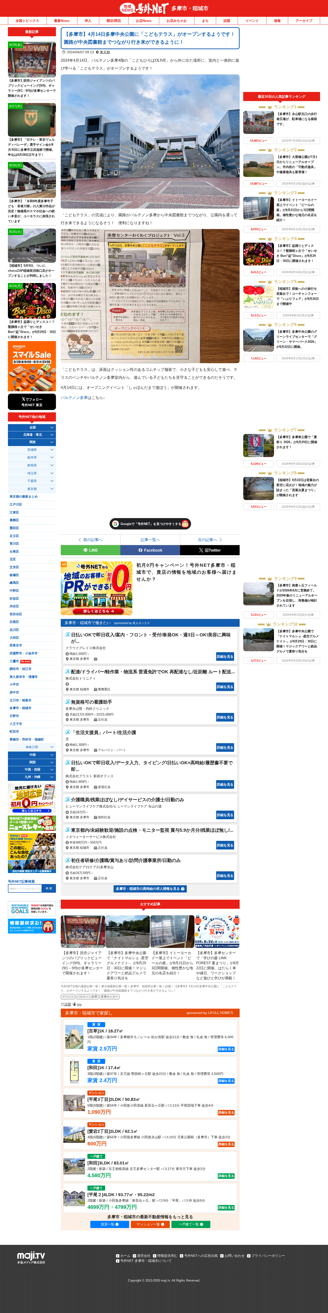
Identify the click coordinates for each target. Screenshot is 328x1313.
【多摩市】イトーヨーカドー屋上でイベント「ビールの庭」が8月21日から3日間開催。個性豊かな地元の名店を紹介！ (296, 210)
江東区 (14, 512)
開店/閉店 (114, 21)
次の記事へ (207, 539)
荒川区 (14, 543)
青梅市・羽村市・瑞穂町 (27, 739)
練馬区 (14, 582)
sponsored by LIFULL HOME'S (209, 1013)
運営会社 (144, 1256)
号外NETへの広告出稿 (201, 1256)
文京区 (14, 567)
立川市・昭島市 (20, 700)
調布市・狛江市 (20, 669)
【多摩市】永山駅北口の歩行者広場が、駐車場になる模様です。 (296, 119)
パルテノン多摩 (74, 397)
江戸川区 (16, 504)
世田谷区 (16, 614)
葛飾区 (14, 520)
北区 (13, 559)
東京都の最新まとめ (24, 496)
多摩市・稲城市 (189, 8)
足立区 (14, 536)
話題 (227, 21)
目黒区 (14, 622)
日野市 (14, 716)
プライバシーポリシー (268, 1256)
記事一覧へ (150, 539)
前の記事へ (93, 539)
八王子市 (16, 724)
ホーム (125, 1256)
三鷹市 (20, 661)
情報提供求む (167, 1256)
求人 (88, 21)
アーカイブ (304, 21)
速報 (277, 21)
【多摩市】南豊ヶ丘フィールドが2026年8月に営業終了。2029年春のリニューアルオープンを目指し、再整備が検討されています (296, 595)
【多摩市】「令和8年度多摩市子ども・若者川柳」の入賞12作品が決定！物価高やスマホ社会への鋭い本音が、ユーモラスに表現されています (31, 211)
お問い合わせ (235, 1256)
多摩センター (109, 996)
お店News (144, 21)
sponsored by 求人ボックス (132, 623)
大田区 (14, 637)
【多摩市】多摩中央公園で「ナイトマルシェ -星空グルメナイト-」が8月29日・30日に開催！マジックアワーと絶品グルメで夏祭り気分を (297, 641)
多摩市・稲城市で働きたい (88, 623)
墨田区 (14, 528)
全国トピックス (27, 21)
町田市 (14, 731)
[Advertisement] (281, 60)
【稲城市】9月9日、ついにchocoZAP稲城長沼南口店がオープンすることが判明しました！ (31, 270)
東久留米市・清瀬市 (24, 677)
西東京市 (16, 645)
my (79, 1004)
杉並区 (14, 598)
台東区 (14, 551)
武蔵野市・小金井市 (24, 653)
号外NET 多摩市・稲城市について (146, 1261)
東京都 (105, 52)
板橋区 (14, 575)
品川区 (14, 630)
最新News (62, 21)
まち (205, 21)
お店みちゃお (177, 21)
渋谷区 (14, 606)
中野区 (14, 590)
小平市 (14, 684)
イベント (252, 21)
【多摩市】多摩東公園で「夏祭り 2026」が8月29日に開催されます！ (296, 442)
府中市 (14, 692)
